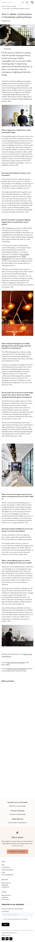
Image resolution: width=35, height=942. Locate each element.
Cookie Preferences (7, 874)
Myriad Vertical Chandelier (16, 662)
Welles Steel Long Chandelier (16, 669)
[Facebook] (11, 938)
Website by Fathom (6, 935)
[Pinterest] (7, 938)
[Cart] (27, 2)
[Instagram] (4, 938)
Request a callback (17, 851)
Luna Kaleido (24, 254)
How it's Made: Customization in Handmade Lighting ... (16, 8)
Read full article (10, 733)
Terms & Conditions (7, 869)
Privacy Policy (6, 867)
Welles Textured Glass (9, 256)
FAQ (3, 865)
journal (14, 6)
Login (3, 872)
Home (3, 6)
